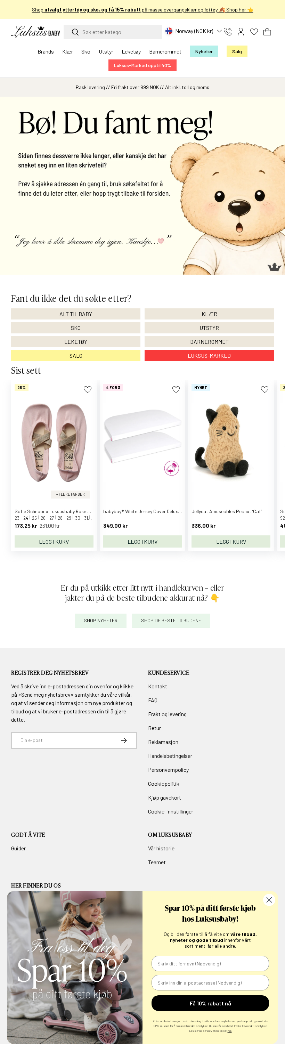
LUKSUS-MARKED (209, 355)
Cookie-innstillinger (170, 811)
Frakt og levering (167, 714)
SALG (76, 355)
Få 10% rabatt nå (210, 1003)
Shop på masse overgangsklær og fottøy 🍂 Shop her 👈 (142, 10)
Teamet (157, 862)
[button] (267, 31)
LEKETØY (75, 341)
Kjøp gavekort (164, 797)
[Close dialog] (269, 900)
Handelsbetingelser (170, 755)
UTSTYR (209, 327)
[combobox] (113, 32)
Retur (154, 728)
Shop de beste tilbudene (171, 620)
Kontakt (157, 686)
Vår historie (161, 848)
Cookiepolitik (163, 783)
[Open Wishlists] (254, 31)
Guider (18, 848)
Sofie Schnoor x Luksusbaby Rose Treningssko (64, 511)
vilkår (124, 694)
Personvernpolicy (168, 769)
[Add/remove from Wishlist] (87, 389)
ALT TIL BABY (75, 313)
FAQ (152, 700)
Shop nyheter (100, 620)
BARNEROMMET (209, 341)
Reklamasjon (163, 741)
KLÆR (209, 313)
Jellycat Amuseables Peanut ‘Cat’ (227, 511)
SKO (76, 327)
